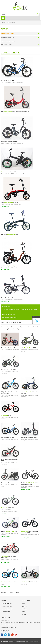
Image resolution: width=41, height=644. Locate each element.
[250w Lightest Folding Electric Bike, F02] (17, 232)
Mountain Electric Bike (7, 609)
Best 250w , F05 (8, 266)
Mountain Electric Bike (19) (8, 41)
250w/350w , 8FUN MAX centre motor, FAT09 (29, 483)
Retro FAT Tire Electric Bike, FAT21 (8, 370)
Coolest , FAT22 (28, 348)
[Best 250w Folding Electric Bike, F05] (17, 264)
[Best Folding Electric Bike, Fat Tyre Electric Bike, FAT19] (30, 389)
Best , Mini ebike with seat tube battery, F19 (15, 111)
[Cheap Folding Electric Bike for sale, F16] (17, 200)
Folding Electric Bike (7, 606)
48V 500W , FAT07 (9, 531)
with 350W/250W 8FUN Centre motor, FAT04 (29, 532)
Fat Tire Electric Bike (10, 22)
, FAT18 (6, 415)
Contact (24, 614)
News (23, 611)
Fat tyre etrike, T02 (5, 483)
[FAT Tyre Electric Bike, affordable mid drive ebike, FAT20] (10, 389)
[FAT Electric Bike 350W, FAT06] (10, 505)
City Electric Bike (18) (6, 44)
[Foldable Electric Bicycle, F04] (17, 295)
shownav (3, 18)
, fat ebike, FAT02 (9, 172)
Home (2, 22)
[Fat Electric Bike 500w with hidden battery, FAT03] (10, 554)
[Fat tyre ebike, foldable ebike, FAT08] (17, 139)
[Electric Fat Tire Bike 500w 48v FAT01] (10, 579)
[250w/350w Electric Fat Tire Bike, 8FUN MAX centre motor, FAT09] (30, 480)
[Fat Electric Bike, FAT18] (10, 413)
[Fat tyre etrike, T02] (10, 480)
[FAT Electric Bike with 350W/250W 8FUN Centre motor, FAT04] (30, 529)
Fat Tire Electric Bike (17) (7, 33)
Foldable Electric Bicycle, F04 (7, 298)
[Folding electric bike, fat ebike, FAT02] (17, 170)
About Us (24, 606)
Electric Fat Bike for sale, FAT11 (7, 80)
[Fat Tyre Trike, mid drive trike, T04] (10, 345)
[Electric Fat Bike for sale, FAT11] (17, 78)
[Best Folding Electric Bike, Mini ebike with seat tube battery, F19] (17, 109)
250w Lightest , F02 (9, 234)
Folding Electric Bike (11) (7, 37)
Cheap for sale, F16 (9, 202)
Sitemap (26, 641)
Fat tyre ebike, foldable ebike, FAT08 (9, 141)
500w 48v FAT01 (9, 581)
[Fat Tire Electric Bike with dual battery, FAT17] (10, 457)
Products (24, 609)
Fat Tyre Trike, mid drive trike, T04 (8, 348)
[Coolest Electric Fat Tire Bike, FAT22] (30, 345)
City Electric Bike (6, 611)
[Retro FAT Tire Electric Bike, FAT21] (10, 367)
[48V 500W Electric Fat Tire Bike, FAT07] (10, 529)
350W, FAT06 (7, 508)
